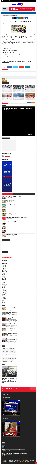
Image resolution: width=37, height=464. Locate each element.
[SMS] (17, 18)
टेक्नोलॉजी (12, 351)
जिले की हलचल (7, 351)
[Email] (24, 18)
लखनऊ (6, 358)
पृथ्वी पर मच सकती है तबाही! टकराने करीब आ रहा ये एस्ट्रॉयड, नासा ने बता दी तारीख (14, 445)
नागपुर (3, 354)
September (3, 271)
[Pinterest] (22, 18)
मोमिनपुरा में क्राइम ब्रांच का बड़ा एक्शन (10, 200)
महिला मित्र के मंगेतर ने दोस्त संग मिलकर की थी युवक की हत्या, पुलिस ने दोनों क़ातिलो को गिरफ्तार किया (16, 453)
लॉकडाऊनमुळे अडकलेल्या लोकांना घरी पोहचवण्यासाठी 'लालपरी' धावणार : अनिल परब (29, 98)
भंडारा (8, 354)
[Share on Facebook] (9, 67)
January (3, 290)
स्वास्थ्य (11, 361)
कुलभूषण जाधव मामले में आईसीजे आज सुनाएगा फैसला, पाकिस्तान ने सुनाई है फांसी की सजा (11, 307)
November (3, 266)
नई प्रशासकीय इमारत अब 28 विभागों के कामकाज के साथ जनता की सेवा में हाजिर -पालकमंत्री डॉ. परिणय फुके (11, 339)
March (3, 276)
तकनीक (4, 352)
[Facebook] (13, 18)
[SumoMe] (26, 18)
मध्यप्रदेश (12, 354)
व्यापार (15, 358)
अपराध (7, 348)
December (3, 265)
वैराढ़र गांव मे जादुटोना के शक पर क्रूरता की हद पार (11, 213)
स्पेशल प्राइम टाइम (5, 361)
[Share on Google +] (21, 67)
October (3, 268)
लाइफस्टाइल (9, 358)
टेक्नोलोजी (15, 351)
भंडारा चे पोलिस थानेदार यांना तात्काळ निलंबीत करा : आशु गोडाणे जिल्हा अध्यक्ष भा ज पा (15, 221)
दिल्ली (9, 352)
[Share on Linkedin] (27, 67)
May (2, 281)
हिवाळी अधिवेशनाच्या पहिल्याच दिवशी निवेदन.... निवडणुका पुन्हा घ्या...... (13, 196)
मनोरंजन (15, 354)
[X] (15, 18)
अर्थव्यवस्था (10, 348)
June (2, 286)
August (3, 272)
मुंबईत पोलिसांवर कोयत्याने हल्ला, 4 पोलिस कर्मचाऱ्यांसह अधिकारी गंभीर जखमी (29, 90)
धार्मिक (12, 352)
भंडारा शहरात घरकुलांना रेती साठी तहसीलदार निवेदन (11, 234)
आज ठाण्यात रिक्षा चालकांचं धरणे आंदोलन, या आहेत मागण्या (18, 21)
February (3, 277)
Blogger (33, 102)
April (3, 275)
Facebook (29, 102)
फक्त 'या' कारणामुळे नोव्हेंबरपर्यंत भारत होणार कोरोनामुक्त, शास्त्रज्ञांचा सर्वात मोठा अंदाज (7, 90)
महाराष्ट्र (4, 355)
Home (3, 15)
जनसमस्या (4, 351)
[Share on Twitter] (15, 67)
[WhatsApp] (19, 18)
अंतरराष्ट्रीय (4, 348)
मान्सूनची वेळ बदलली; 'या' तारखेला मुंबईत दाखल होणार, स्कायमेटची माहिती (18, 98)
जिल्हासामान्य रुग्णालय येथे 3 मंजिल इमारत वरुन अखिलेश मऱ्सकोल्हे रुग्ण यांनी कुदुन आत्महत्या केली (16, 217)
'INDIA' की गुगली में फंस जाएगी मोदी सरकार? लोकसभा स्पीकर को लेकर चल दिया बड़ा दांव (15, 449)
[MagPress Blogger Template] (18, 4)
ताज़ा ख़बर (7, 352)
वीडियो (13, 358)
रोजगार (3, 358)
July (2, 269)
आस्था (13, 348)
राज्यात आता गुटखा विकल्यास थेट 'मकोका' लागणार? (11, 230)
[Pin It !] (5, 69)
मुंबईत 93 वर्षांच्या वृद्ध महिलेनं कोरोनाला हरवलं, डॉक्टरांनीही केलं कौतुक (7, 98)
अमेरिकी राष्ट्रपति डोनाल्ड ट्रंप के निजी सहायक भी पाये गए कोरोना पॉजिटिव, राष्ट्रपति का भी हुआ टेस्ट (11, 323)
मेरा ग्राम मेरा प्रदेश (13, 355)
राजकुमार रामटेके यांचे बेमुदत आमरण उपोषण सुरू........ (12, 204)
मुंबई (5, 15)
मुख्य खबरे (7, 355)
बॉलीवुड (6, 354)
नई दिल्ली (15, 352)
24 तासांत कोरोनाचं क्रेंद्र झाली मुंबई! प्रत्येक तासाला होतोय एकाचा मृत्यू (18, 90)
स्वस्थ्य (8, 361)
